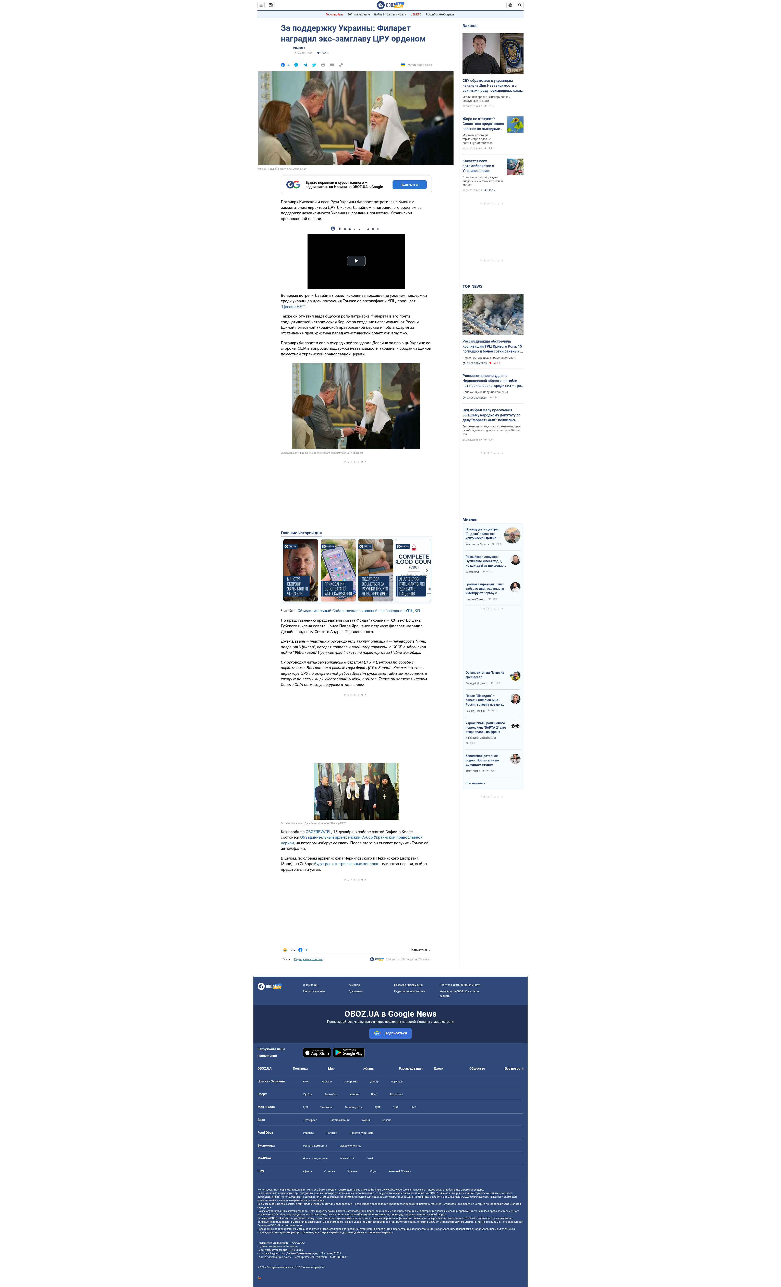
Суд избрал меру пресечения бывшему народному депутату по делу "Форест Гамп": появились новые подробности (491, 415)
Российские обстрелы (440, 14)
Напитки (331, 1132)
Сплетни (329, 1171)
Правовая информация (408, 984)
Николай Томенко (476, 599)
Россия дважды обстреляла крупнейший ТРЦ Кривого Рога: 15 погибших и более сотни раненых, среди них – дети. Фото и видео (492, 346)
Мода (373, 1171)
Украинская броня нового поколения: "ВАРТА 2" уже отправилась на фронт (486, 727)
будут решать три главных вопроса (346, 863)
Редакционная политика (308, 959)
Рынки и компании (315, 1145)
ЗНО (395, 1107)
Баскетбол (330, 1094)
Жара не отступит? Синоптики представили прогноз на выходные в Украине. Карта (483, 124)
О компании (310, 984)
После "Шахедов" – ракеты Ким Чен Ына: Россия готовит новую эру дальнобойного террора (486, 700)
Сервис (386, 1120)
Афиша (307, 1171)
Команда (354, 984)
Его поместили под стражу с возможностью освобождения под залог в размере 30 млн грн (491, 430)
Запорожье (351, 1081)
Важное (470, 25)
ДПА (377, 1107)
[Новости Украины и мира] (377, 960)
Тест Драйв (310, 1120)
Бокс (374, 1094)
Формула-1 (396, 1094)
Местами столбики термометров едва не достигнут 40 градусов (477, 139)
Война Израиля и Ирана (390, 14)
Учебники (326, 1107)
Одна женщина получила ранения (485, 392)
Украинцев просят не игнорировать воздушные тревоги (486, 98)
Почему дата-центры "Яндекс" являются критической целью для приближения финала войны (482, 533)
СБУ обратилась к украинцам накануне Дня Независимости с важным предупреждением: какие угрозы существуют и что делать (492, 85)
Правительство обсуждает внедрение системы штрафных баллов (482, 181)
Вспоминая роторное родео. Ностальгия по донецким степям (482, 760)
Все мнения (474, 783)
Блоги (438, 1068)
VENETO (416, 14)
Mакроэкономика (350, 1145)
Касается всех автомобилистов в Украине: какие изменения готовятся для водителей (480, 166)
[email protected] (304, 1257)
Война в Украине (358, 14)
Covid (370, 1158)
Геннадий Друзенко (477, 683)
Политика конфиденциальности (460, 984)
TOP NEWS (472, 286)
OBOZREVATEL (318, 831)
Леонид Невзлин (475, 711)
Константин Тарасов (478, 544)
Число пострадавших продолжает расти (489, 357)
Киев (306, 1081)
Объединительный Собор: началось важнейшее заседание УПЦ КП (359, 610)
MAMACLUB (347, 1158)
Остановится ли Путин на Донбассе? (485, 675)
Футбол (307, 1094)
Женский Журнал (400, 1171)
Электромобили (339, 1120)
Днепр (374, 1081)
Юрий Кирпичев (475, 771)
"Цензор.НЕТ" (293, 306)
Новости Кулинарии (362, 1132)
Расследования (411, 1068)
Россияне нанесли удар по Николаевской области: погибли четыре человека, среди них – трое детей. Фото (492, 381)
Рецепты (308, 1132)
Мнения (469, 519)
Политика (300, 1068)
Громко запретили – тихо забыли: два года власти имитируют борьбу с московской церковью (485, 588)
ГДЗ (305, 1107)
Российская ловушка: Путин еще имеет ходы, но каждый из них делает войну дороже (485, 561)
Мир (331, 1068)
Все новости (514, 1068)
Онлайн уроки (353, 1107)
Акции (366, 1120)
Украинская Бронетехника (481, 737)
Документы (356, 991)
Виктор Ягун (473, 572)
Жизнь (368, 1068)
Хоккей (354, 1094)
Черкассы (397, 1081)
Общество (299, 47)
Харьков (327, 1081)
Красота (352, 1171)
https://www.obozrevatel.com (392, 1189)
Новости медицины (315, 1158)
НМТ (413, 1107)
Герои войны (334, 14)
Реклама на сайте (314, 991)
